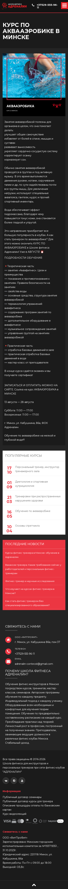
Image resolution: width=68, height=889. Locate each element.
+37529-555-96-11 (47, 6)
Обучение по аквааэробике (32, 511)
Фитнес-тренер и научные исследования (29, 581)
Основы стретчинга (27, 525)
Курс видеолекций (14, 813)
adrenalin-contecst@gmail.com (34, 663)
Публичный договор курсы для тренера (28, 801)
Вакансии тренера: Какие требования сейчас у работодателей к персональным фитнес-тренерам (33, 569)
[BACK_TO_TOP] (34, 884)
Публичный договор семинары (22, 797)
